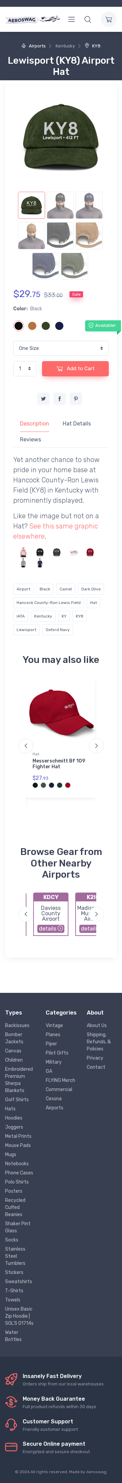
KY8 (96, 45)
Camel (66, 589)
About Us (97, 1025)
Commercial (59, 1089)
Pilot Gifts (57, 1053)
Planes (53, 1035)
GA (49, 1071)
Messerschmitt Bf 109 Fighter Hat (59, 764)
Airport (23, 589)
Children (14, 1060)
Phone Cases (19, 1173)
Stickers (14, 1272)
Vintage (54, 1025)
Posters (13, 1191)
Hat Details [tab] (77, 423)
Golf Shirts (17, 1100)
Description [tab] (34, 423)
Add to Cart (80, 368)
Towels (12, 1300)
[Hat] (40, 552)
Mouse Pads (18, 1145)
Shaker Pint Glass (17, 1227)
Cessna (54, 1099)
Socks (11, 1240)
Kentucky (43, 616)
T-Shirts (14, 1291)
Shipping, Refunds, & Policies (99, 1042)
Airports (37, 45)
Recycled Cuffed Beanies (15, 1207)
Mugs (10, 1154)
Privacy (95, 1058)
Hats (10, 1109)
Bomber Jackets (14, 1038)
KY (64, 616)
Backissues (17, 1025)
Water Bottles (13, 1336)
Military (54, 1062)
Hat (93, 602)
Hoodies (13, 1118)
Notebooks (17, 1164)
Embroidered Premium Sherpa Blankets (19, 1079)
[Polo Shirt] (23, 562)
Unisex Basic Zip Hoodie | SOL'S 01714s (19, 1316)
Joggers (14, 1127)
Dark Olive (91, 589)
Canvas (13, 1051)
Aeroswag (96, 1471)
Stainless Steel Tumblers (15, 1256)
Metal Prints (18, 1136)
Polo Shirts (17, 1182)
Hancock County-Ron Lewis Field (49, 602)
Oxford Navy (58, 629)
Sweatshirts (18, 1281)
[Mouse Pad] (73, 552)
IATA (21, 616)
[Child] (23, 552)
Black (45, 589)
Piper (51, 1044)
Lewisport (26, 629)
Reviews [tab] (30, 439)
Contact (96, 1067)
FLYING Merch (60, 1080)
